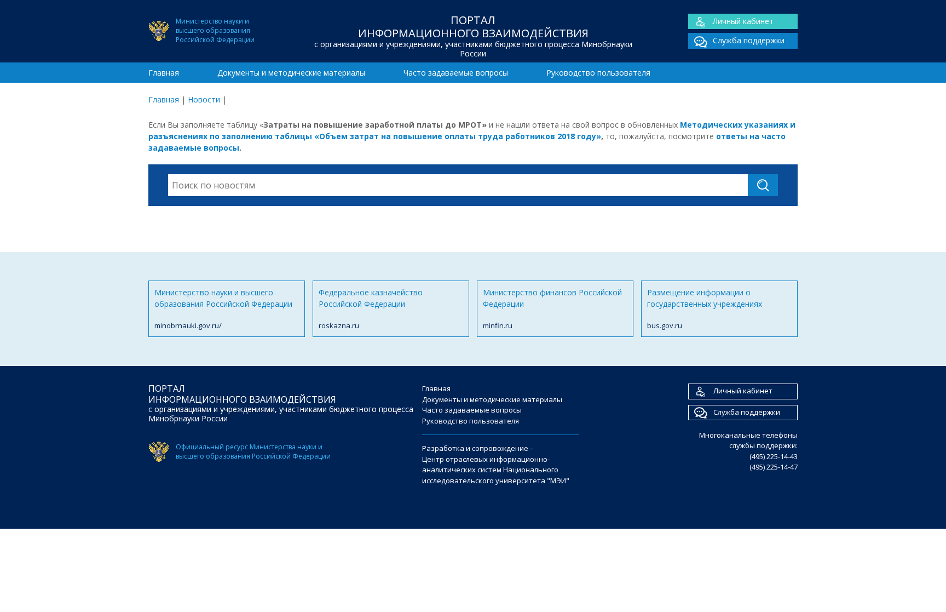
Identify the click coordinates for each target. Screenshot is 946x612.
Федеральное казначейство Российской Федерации (371, 308)
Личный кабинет (743, 21)
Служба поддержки (749, 40)
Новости (204, 99)
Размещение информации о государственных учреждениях (704, 308)
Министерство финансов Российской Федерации (552, 308)
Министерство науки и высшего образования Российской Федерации (223, 308)
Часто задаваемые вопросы (455, 72)
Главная (163, 72)
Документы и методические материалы (291, 72)
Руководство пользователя (598, 72)
